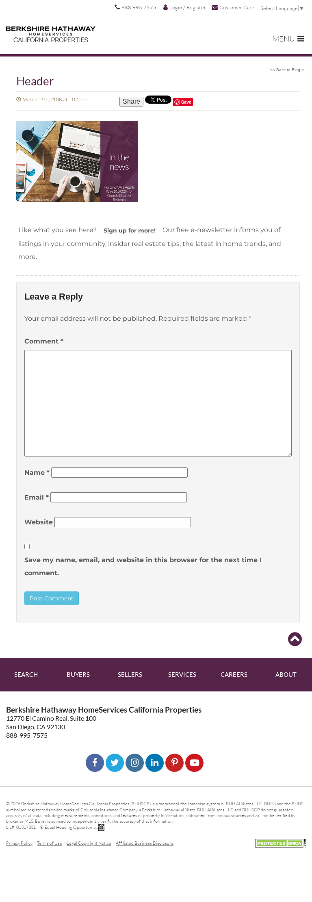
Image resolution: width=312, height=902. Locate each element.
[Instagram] (135, 763)
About (286, 674)
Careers (234, 674)
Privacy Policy (19, 842)
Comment (43, 341)
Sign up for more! (130, 230)
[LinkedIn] (154, 763)
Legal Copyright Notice (89, 842)
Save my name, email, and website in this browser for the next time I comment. (143, 566)
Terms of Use (49, 842)
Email (36, 497)
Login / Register (187, 7)
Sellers (130, 674)
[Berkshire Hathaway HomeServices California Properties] (50, 34)
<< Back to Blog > (287, 69)
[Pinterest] (174, 763)
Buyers (78, 674)
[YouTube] (194, 763)
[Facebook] (95, 763)
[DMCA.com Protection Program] (280, 842)
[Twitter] (115, 763)
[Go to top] (295, 639)
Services (182, 674)
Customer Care (236, 7)
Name (37, 472)
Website (38, 522)
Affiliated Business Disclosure (144, 842)
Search (26, 674)
